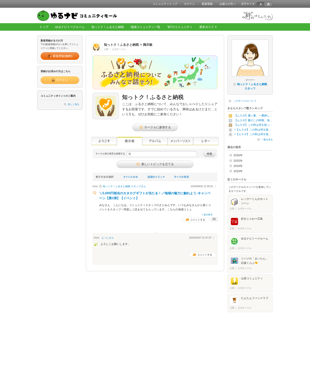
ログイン (189, 3)
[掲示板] (129, 141)
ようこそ (104, 141)
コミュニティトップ (165, 3)
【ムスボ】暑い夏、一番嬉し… (253, 115)
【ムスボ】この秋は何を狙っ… (253, 124)
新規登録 (207, 3)
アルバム (155, 141)
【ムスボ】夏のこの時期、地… (253, 120)
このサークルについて (245, 101)
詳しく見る (73, 104)
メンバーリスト (180, 141)
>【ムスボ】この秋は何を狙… (252, 129)
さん (124, 186)
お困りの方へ (227, 3)
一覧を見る (267, 139)
